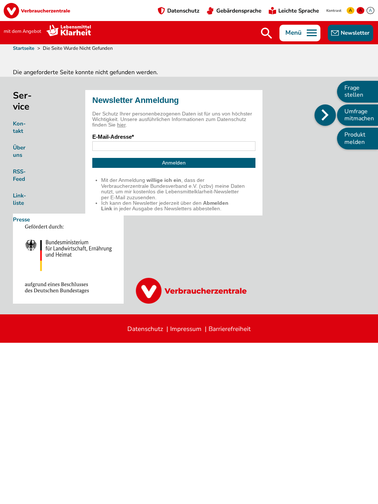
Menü (293, 32)
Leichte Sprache (298, 10)
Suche (266, 33)
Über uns (19, 151)
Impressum (186, 329)
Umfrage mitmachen (359, 114)
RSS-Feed (19, 175)
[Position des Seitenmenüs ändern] (325, 115)
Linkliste (19, 199)
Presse (21, 219)
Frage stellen (353, 91)
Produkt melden (354, 138)
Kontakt (19, 127)
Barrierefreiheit (230, 329)
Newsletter (355, 33)
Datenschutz (183, 10)
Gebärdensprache (238, 10)
